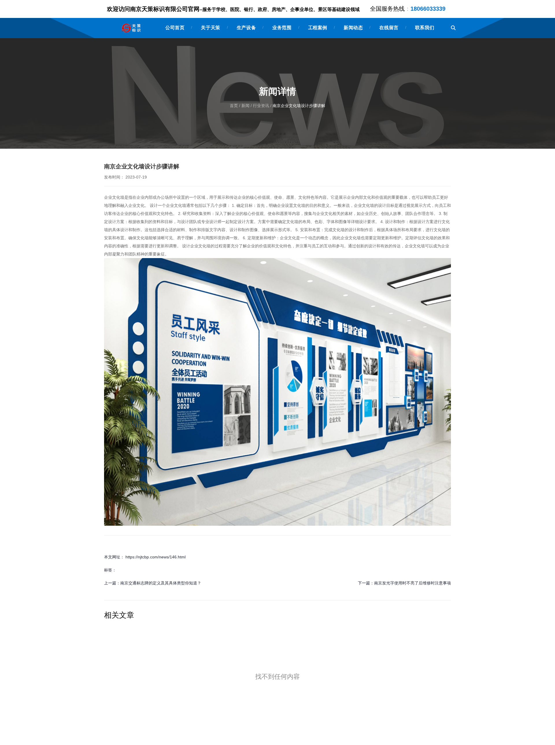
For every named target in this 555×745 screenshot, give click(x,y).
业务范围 (281, 27)
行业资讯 (261, 106)
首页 (234, 106)
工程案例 (317, 27)
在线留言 (388, 27)
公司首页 (174, 27)
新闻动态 (353, 27)
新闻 (245, 106)
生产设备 (246, 27)
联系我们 (424, 27)
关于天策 (210, 27)
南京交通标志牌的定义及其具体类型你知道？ (160, 583)
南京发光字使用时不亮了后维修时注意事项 (412, 583)
